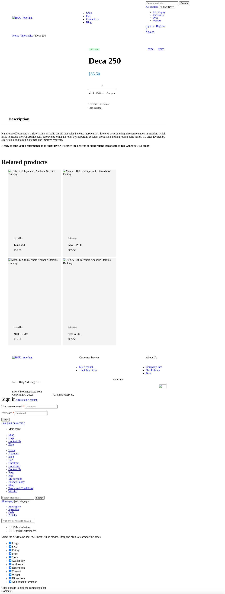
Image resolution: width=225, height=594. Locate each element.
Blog (11, 444)
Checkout (13, 462)
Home (15, 35)
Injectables (158, 15)
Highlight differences (24, 530)
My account (15, 478)
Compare (111, 93)
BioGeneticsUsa (42, 394)
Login (5, 419)
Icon (10, 475)
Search (184, 3)
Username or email (12, 406)
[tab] (18, 119)
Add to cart (132, 86)
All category (159, 12)
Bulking (97, 108)
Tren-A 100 (74, 334)
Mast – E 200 (21, 334)
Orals (155, 17)
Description (18, 119)
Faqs (11, 438)
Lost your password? (13, 422)
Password (7, 412)
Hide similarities (21, 527)
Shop (11, 434)
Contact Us (14, 441)
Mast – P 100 (75, 245)
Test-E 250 (19, 245)
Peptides (157, 20)
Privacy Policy (16, 481)
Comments (14, 466)
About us (13, 453)
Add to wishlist (95, 93)
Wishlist (12, 491)
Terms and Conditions (20, 488)
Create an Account (26, 399)
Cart (10, 459)
